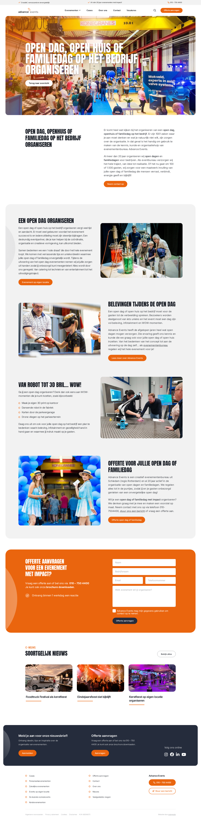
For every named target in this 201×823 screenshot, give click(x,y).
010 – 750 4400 (79, 583)
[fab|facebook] (172, 755)
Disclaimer (73, 814)
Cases (31, 776)
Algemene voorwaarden (34, 814)
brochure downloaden (60, 587)
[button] (79, 10)
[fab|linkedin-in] (177, 755)
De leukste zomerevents (39, 797)
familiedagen (111, 160)
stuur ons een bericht (132, 511)
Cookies (64, 814)
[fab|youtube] (184, 755)
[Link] (48, 686)
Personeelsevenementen (40, 781)
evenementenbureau (155, 345)
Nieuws (96, 791)
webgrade (172, 814)
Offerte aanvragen (125, 621)
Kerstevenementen (37, 802)
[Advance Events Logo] (28, 10)
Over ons (96, 786)
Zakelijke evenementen (39, 786)
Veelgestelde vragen (102, 797)
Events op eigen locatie (39, 791)
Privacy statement (52, 814)
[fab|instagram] (166, 755)
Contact (96, 781)
